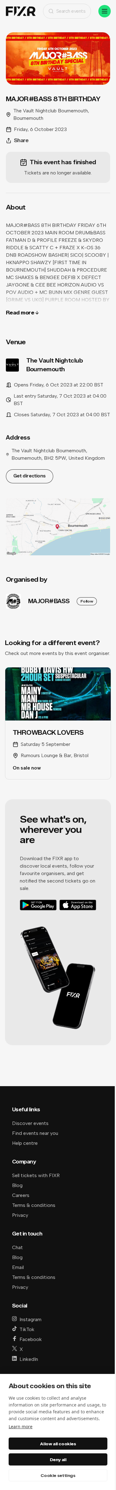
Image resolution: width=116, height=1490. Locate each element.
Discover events (30, 1123)
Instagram (30, 1319)
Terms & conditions (33, 1205)
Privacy (20, 1215)
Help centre (25, 1143)
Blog (17, 1185)
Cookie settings (58, 1475)
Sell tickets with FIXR (36, 1175)
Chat (17, 1247)
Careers (20, 1195)
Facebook (30, 1339)
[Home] (21, 11)
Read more (20, 313)
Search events (71, 11)
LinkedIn (28, 1359)
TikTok (26, 1329)
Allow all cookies (58, 1443)
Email (18, 1267)
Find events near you (35, 1133)
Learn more (20, 1426)
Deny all (58, 1459)
